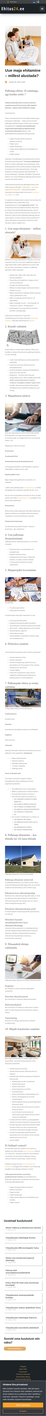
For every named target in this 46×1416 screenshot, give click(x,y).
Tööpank (23, 1366)
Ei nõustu (23, 1411)
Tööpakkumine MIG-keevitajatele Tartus (22, 1248)
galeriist (31, 321)
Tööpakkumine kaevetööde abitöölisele (22, 1328)
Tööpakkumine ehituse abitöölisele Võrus (23, 1308)
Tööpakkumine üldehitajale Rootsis (21, 1238)
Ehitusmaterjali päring (23, 1379)
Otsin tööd (23, 1369)
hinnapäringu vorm (23, 498)
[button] (42, 9)
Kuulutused (23, 1372)
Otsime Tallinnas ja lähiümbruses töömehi (23, 1228)
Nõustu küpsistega (23, 1405)
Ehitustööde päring (23, 1377)
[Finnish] (37, 2)
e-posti (13, 195)
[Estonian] (34, 2)
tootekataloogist (29, 487)
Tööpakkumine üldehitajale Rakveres (21, 1318)
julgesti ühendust (28, 1151)
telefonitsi (35, 192)
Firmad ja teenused (23, 1374)
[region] (23, 1398)
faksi (6, 195)
